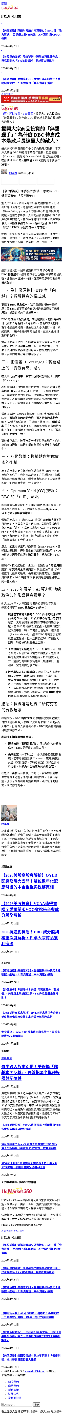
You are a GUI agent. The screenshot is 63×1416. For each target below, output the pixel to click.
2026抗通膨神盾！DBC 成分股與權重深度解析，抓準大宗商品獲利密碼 (30, 938)
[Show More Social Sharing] (58, 181)
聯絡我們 (13, 1385)
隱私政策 (13, 1390)
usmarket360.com (35, 1371)
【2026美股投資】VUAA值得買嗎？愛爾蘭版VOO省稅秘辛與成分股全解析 (30, 909)
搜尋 (36, 1404)
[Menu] (2, 105)
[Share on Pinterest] (45, 181)
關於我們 (13, 1381)
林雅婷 (13, 173)
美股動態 (6, 1058)
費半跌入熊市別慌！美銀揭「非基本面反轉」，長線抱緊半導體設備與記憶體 (30, 1073)
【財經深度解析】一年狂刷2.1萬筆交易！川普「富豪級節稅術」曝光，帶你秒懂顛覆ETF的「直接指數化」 (31, 1336)
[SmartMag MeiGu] (9, 109)
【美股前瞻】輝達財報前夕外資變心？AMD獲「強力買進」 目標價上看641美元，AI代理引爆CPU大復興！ (31, 34)
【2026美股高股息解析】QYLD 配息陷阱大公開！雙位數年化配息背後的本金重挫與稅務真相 (29, 881)
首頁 (4, 113)
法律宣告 (13, 1394)
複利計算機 (15, 1398)
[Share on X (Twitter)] (27, 181)
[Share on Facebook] (9, 181)
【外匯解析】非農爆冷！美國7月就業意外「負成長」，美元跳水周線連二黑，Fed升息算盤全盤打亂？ (30, 993)
